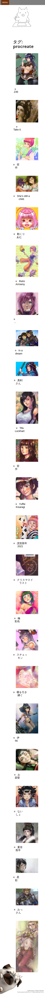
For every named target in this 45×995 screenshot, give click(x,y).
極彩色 (17, 620)
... (15, 322)
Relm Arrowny (20, 283)
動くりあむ (21, 235)
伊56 (17, 739)
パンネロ (19, 978)
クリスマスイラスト (25, 581)
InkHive (42, 992)
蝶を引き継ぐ (22, 694)
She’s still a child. (23, 198)
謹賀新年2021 (22, 545)
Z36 (16, 91)
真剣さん (19, 382)
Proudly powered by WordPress (24, 992)
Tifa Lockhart (19, 430)
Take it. (17, 129)
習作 (17, 166)
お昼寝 (17, 776)
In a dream (19, 352)
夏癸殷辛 (19, 849)
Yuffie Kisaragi (20, 505)
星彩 (17, 879)
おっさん (19, 911)
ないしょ (19, 813)
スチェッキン (22, 656)
